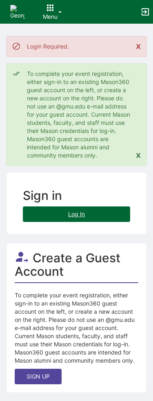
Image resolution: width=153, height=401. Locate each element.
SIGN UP (38, 376)
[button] (17, 11)
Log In (76, 213)
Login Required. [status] (48, 46)
